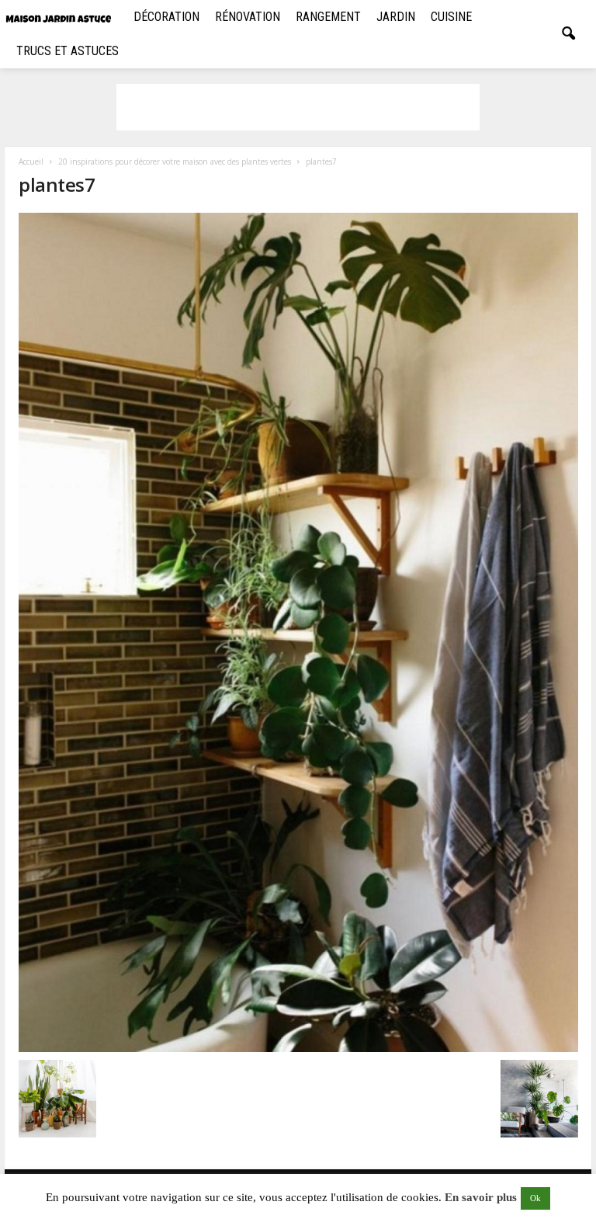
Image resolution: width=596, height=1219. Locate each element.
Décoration (166, 16)
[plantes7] (298, 632)
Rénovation (247, 16)
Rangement (328, 16)
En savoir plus (481, 1197)
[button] (568, 34)
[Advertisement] (298, 107)
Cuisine (451, 16)
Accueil (31, 161)
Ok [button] (535, 1198)
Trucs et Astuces (67, 50)
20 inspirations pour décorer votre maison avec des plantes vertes (174, 161)
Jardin (395, 16)
